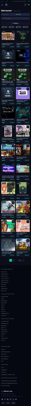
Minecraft (3, 333)
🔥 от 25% (4, 27)
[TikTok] (5, 399)
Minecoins (3, 286)
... (16, 260)
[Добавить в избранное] (13, 32)
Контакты (3, 372)
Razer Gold (3, 315)
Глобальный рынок (5, 351)
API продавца (4, 358)
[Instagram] (10, 399)
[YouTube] (8, 399)
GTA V (2, 336)
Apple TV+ (3, 327)
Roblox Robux (4, 276)
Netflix (2, 307)
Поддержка (4, 369)
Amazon (3, 305)
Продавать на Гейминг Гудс (8, 374)
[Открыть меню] (29, 4)
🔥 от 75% (18, 27)
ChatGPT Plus (4, 331)
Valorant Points (4, 280)
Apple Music (4, 325)
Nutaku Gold (4, 271)
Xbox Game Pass (5, 321)
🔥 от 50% (11, 27)
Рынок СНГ (4, 354)
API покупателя (5, 356)
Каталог (3, 349)
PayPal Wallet (4, 288)
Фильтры (16, 23)
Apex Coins (3, 284)
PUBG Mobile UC (5, 282)
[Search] (6, 4)
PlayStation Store (5, 313)
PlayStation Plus (5, 323)
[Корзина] (25, 4)
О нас (2, 367)
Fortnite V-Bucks (5, 278)
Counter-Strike (4, 338)
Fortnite (3, 340)
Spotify (2, 309)
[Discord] (16, 399)
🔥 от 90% (25, 27)
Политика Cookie (5, 385)
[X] (13, 399)
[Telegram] (2, 399)
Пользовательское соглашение (9, 380)
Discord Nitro (4, 329)
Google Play (4, 302)
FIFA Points (3, 290)
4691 (20, 260)
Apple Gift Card (4, 296)
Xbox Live (3, 311)
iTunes (2, 298)
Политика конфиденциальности (9, 383)
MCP (2, 361)
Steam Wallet (4, 300)
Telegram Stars (4, 273)
